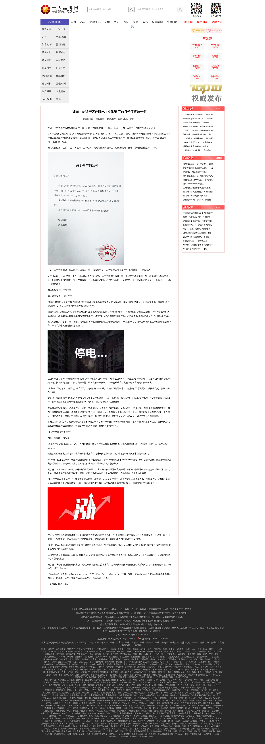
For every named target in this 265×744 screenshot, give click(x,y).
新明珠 (103, 724)
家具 (44, 37)
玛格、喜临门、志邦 (175, 718)
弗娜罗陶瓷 (121, 677)
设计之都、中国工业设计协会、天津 (121, 718)
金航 (116, 731)
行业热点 (188, 108)
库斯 (199, 654)
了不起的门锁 (213, 708)
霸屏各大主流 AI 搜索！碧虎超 (195, 146)
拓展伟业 (117, 664)
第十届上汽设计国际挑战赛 (134, 693)
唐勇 (175, 731)
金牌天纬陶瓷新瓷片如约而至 (195, 196)
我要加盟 (202, 22)
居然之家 (85, 675)
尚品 (197, 667)
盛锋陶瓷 (99, 685)
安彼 (187, 670)
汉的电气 (78, 657)
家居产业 (183, 698)
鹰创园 (84, 703)
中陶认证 (142, 703)
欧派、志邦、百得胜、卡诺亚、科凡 (192, 700)
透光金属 (134, 659)
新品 (145, 22)
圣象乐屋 (114, 726)
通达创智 (204, 667)
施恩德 (215, 690)
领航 (84, 685)
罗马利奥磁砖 (156, 731)
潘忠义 (161, 685)
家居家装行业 (83, 688)
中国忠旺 (128, 698)
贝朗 (211, 724)
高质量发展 (181, 675)
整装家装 (161, 659)
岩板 (63, 682)
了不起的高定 (49, 726)
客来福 (219, 731)
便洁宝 (84, 695)
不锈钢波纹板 (85, 726)
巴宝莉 (109, 731)
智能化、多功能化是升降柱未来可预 (198, 245)
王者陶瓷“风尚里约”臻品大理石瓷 (197, 188)
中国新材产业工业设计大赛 (164, 700)
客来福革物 (184, 695)
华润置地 (167, 731)
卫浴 (94, 690)
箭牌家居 (144, 659)
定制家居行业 (125, 724)
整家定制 (180, 649)
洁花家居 (79, 677)
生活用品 (46, 91)
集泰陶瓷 (204, 670)
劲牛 (96, 721)
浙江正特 (114, 654)
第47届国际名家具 (60, 698)
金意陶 (84, 664)
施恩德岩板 (146, 657)
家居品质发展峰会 (132, 688)
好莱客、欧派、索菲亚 (71, 685)
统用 (215, 672)
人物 (107, 22)
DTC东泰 (203, 724)
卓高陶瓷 (85, 659)
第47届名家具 (49, 708)
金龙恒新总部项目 (108, 693)
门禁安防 (60, 68)
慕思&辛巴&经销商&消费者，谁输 (197, 233)
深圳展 (177, 726)
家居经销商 (157, 670)
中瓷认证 (203, 721)
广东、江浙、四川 (188, 705)
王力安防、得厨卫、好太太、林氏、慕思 (82, 724)
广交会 (134, 703)
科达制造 (118, 698)
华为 (125, 729)
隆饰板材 (79, 651)
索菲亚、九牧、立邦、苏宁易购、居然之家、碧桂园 (137, 708)
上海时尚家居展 (183, 713)
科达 (200, 698)
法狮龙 (87, 690)
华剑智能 (182, 654)
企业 (140, 718)
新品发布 (158, 651)
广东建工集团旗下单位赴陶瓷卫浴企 (198, 221)
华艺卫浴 (64, 700)
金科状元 (76, 703)
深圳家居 (196, 708)
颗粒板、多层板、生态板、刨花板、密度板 (128, 649)
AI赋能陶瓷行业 (139, 672)
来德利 (150, 651)
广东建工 (218, 724)
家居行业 (161, 672)
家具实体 (153, 718)
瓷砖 (199, 688)
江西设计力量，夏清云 (51, 718)
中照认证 (93, 667)
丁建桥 (118, 659)
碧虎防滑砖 (50, 670)
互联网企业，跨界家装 (129, 726)
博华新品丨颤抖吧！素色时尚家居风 (198, 176)
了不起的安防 (125, 682)
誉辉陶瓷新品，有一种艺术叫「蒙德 (198, 164)
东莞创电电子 (173, 657)
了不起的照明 (197, 713)
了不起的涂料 (63, 670)
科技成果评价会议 (63, 664)
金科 (169, 672)
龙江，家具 (133, 729)
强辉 (105, 670)
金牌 (158, 703)
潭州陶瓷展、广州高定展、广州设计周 (60, 690)
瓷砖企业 (215, 729)
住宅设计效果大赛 (96, 695)
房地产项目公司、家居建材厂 (136, 664)
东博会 (144, 716)
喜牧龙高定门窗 (214, 651)
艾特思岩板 (215, 726)
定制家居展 (136, 670)
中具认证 (164, 708)
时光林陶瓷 (45, 731)
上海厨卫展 (176, 690)
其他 (58, 99)
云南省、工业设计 (190, 721)
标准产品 (52, 651)
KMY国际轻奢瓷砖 (77, 700)
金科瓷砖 (116, 703)
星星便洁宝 (214, 721)
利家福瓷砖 (55, 713)
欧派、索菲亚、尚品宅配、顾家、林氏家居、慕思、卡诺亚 (91, 711)
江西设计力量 (178, 672)
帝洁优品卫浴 (90, 677)
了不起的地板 (114, 670)
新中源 (171, 649)
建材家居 (194, 670)
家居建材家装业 (74, 721)
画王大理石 (202, 649)
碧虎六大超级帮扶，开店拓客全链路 (198, 126)
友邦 (193, 729)
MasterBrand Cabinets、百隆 (99, 713)
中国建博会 (74, 695)
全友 (69, 708)
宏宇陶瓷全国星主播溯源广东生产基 (198, 114)
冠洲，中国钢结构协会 (205, 716)
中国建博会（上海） (183, 664)
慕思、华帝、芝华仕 (168, 724)
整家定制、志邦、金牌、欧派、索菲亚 (125, 675)
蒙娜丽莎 (164, 698)
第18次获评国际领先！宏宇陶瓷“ (196, 122)
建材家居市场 (78, 731)
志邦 (154, 688)
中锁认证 (85, 718)
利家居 (46, 662)
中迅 (186, 734)
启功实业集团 (68, 718)
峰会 (135, 682)
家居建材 (101, 677)
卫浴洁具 (60, 29)
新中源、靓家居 (76, 698)
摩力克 (94, 708)
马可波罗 (47, 675)
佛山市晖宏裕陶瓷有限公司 (199, 675)
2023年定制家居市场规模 (95, 698)
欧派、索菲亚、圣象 (78, 713)
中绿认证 (147, 690)
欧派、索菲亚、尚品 (172, 651)
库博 (103, 718)
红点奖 (92, 703)
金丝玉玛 (163, 664)
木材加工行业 (59, 721)
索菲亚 (64, 713)
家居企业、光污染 (104, 664)
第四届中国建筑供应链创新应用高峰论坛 (113, 700)
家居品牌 (143, 736)
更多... (151, 736)
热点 (83, 22)
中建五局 (63, 659)
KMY (94, 688)
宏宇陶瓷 (186, 651)
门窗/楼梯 (47, 44)
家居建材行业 (111, 695)
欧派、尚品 (157, 675)
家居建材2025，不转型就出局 (195, 241)
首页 (73, 22)
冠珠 (202, 680)
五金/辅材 (61, 84)
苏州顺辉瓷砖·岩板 (100, 726)
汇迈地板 (197, 664)
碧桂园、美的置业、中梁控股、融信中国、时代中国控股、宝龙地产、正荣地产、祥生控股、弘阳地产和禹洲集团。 (146, 667)
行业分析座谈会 (190, 662)
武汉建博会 (174, 705)
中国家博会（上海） (50, 700)
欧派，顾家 (154, 726)
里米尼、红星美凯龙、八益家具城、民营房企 (70, 693)
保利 (207, 713)
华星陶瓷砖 (171, 659)
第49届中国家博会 (192, 693)
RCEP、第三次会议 (150, 724)
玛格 (201, 659)
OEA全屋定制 (54, 685)
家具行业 (178, 662)
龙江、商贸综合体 (195, 726)
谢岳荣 (153, 659)
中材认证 (164, 693)
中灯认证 (61, 657)
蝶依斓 (91, 685)
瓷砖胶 (208, 659)
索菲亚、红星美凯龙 (81, 708)
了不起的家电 (169, 675)
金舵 (101, 651)
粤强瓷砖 (114, 672)
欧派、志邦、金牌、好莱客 (134, 705)
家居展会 (151, 705)
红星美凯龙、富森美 (109, 682)
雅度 (100, 688)
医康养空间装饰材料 (69, 729)
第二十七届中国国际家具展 (164, 713)
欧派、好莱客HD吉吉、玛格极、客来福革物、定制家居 (64, 667)
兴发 (111, 659)
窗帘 (211, 654)
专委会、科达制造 (106, 708)
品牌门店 (172, 22)
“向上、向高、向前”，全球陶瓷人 (197, 229)
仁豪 (218, 703)
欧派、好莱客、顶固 (165, 677)
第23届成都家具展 (165, 734)
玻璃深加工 (85, 672)
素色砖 (107, 703)
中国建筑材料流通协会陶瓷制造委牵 (198, 213)
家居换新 (213, 670)
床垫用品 (46, 68)
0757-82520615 (142, 635)
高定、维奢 (57, 675)
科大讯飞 (66, 703)
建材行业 (212, 649)
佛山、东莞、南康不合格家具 (138, 685)
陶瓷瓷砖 (46, 29)
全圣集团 (45, 682)
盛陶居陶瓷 (110, 651)
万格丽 (151, 703)
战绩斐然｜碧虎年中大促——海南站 (198, 118)
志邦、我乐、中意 (194, 672)
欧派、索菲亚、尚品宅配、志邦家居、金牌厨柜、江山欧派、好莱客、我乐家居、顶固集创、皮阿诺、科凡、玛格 (91, 680)
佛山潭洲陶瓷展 (125, 695)
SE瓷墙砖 (146, 670)
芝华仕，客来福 (176, 693)
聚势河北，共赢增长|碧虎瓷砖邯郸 (197, 134)
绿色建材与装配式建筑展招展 (109, 705)
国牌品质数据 (50, 657)
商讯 (116, 22)
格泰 (166, 670)
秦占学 (136, 716)
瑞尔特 (44, 695)
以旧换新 (46, 693)
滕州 (59, 688)
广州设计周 (53, 695)
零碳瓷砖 (173, 698)
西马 (78, 718)
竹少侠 (185, 690)
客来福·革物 (118, 688)
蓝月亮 (60, 651)
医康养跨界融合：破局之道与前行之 (198, 225)
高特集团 (101, 690)
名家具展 (125, 670)
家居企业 (217, 685)
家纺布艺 (60, 60)
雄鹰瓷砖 (136, 724)
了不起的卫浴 (207, 693)
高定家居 (54, 724)
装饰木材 (46, 52)
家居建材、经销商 (51, 729)
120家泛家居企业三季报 (61, 662)
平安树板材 (89, 657)
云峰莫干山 (218, 705)
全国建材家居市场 (141, 731)
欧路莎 (138, 690)
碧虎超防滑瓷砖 (209, 682)
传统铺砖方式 (125, 672)
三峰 (69, 734)
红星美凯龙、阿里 (108, 729)
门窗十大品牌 (67, 672)
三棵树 (129, 731)
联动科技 (61, 708)
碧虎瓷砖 (153, 664)
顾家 (205, 654)
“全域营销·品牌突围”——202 (195, 249)
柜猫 (119, 693)
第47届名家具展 (73, 682)
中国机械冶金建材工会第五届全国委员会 (197, 703)
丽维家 (217, 662)
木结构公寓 (120, 662)
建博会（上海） (174, 721)
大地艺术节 (110, 685)
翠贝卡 (169, 662)
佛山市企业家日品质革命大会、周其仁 (206, 695)
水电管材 (60, 91)
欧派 (188, 649)
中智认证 (207, 672)
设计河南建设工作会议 (143, 698)
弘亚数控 (66, 688)
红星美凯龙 (109, 662)
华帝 (196, 680)
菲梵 (221, 672)
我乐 (156, 698)
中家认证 (70, 716)
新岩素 (70, 657)
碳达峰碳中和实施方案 (61, 731)
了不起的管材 (162, 705)
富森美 (212, 731)
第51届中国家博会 (99, 734)
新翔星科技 (70, 654)
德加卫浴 (71, 649)
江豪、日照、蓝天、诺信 (83, 662)
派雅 (80, 690)
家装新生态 (114, 736)
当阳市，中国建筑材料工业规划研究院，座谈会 (131, 713)
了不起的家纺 (146, 729)
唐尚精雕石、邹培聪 (136, 677)
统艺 (220, 682)
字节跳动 (95, 718)
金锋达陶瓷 (103, 659)
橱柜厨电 (60, 52)
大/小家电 (47, 99)
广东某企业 (214, 657)
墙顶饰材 (46, 60)
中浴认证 (178, 734)
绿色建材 (91, 700)
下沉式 (216, 734)
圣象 (170, 664)
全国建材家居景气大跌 (126, 721)
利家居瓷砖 (60, 711)
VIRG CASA (82, 654)
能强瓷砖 (202, 651)
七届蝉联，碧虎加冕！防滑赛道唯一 (198, 150)
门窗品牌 (134, 736)
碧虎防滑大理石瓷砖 (170, 703)
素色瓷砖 (173, 695)
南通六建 (48, 721)
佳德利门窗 (150, 695)
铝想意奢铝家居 (91, 651)
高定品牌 (146, 688)
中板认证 (191, 654)
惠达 (136, 695)
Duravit (180, 670)
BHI (61, 724)
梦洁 (141, 695)
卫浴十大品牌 (139, 651)
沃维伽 (149, 680)
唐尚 (91, 654)
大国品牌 (157, 649)
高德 (209, 685)
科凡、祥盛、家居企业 (98, 716)
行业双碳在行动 (181, 677)
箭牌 (77, 672)
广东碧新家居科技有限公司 (120, 716)
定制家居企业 (102, 649)
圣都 (194, 651)
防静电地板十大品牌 (211, 664)
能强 (149, 649)
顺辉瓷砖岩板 (46, 705)
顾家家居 (146, 675)
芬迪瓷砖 (45, 724)
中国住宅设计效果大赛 (50, 672)
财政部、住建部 (200, 731)
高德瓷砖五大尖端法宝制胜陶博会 (197, 200)
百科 (126, 22)
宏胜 (204, 685)
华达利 (129, 651)
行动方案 (47, 703)
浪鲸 (71, 659)
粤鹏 (83, 682)
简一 (210, 662)
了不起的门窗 (153, 693)
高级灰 (96, 682)
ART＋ (61, 716)
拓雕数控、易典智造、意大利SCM (152, 721)
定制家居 (188, 680)
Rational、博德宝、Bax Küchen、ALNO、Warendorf (74, 705)
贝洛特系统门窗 (212, 680)
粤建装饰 (64, 695)
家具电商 (120, 685)
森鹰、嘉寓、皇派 (71, 675)
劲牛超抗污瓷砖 (185, 731)
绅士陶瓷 (111, 690)
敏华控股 (111, 677)
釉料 (146, 718)
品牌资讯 (95, 22)
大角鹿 (126, 659)
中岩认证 (152, 682)
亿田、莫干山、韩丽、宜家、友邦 (199, 718)
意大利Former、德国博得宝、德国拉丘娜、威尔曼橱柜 (118, 657)
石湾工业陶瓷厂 (176, 708)
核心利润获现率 (203, 729)
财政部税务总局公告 (99, 675)
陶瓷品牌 (124, 736)
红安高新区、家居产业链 (200, 690)
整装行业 (48, 734)
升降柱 (208, 705)
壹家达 (93, 659)
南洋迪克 (74, 670)
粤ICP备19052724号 (127, 639)
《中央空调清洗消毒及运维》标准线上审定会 (146, 662)
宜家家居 (53, 716)
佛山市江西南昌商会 (161, 690)
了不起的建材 (124, 734)
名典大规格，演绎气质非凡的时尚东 (198, 180)
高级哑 (100, 703)
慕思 (204, 688)
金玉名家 (144, 726)
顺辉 (220, 649)
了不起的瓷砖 (182, 685)
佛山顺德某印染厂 (50, 659)
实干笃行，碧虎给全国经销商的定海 (198, 130)
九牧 (192, 685)
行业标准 (142, 682)
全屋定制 (192, 698)
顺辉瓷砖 (84, 670)
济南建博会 (171, 654)
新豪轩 (162, 718)
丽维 (154, 685)
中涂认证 (125, 703)
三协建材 (202, 662)
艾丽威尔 (99, 662)
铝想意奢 (207, 734)
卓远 (194, 649)
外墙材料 (46, 84)
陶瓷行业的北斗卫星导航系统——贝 (198, 168)
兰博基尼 (94, 693)
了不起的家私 (125, 654)
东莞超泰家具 (202, 657)
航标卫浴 (190, 716)
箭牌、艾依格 (78, 734)
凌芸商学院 (84, 729)
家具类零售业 (59, 734)
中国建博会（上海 (187, 688)
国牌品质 (69, 651)
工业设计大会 (183, 729)
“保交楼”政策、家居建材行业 (140, 711)
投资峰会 (152, 716)
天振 (204, 708)
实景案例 (157, 22)
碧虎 (44, 651)
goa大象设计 (88, 721)
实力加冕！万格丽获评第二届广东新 (198, 138)
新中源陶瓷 (60, 649)
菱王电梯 (60, 654)
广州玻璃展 (170, 685)
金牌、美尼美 (162, 695)
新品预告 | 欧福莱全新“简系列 (195, 172)
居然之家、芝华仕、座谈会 (165, 729)
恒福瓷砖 (150, 677)
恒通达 (74, 726)
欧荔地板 (215, 711)
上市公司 (57, 703)
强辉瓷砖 (113, 734)
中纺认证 (193, 659)
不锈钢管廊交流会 (108, 721)
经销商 (201, 705)
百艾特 (218, 693)
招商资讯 (188, 207)
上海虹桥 (216, 659)
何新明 (92, 664)
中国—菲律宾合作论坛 (95, 731)
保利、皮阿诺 (215, 667)
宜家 (119, 729)
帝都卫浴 (216, 675)
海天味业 (94, 729)
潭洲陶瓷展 (121, 711)
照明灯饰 (60, 44)
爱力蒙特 (120, 651)
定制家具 (161, 682)
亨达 (88, 734)
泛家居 (141, 680)
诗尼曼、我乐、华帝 (168, 680)
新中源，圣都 (137, 734)
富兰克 (218, 718)
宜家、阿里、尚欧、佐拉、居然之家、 (149, 654)
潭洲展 (51, 649)
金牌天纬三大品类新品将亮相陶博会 (198, 192)
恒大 (44, 685)
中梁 (169, 682)
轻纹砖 (98, 654)
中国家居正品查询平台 (86, 649)
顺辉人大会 (49, 711)
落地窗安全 (113, 724)
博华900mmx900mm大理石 (193, 184)
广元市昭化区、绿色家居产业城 (171, 716)
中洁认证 (76, 664)
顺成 (165, 649)
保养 (135, 22)
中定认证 (47, 698)
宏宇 (216, 654)
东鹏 (156, 680)
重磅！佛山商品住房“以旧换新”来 (197, 217)
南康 (184, 726)
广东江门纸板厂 (159, 657)
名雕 (206, 726)
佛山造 (188, 708)
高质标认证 (183, 659)
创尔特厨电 (137, 700)
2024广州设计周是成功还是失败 (196, 237)
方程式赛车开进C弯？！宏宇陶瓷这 (197, 142)
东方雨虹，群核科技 (125, 690)
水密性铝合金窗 (63, 726)
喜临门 (172, 670)
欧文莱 (106, 654)
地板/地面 (61, 37)
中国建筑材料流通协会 (188, 724)
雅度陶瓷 (107, 688)
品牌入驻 (217, 22)
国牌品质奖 (49, 654)
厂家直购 (187, 22)
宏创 (122, 731)
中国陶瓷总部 (196, 734)
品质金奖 (147, 700)
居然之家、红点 (215, 700)
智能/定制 (47, 76)
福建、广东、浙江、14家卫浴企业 (187, 682)
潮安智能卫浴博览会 (100, 672)
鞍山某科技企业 (188, 657)
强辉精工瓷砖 (95, 670)
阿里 (198, 685)
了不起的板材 (166, 726)
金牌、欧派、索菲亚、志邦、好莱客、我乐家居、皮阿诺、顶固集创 (181, 711)
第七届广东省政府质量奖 (168, 688)
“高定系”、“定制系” (212, 698)
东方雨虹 (152, 672)
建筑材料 (60, 76)
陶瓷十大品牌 (216, 713)
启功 (74, 688)
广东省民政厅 (81, 716)
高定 (89, 682)
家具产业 (44, 713)
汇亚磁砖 (55, 682)
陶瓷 (77, 659)
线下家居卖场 (150, 734)
